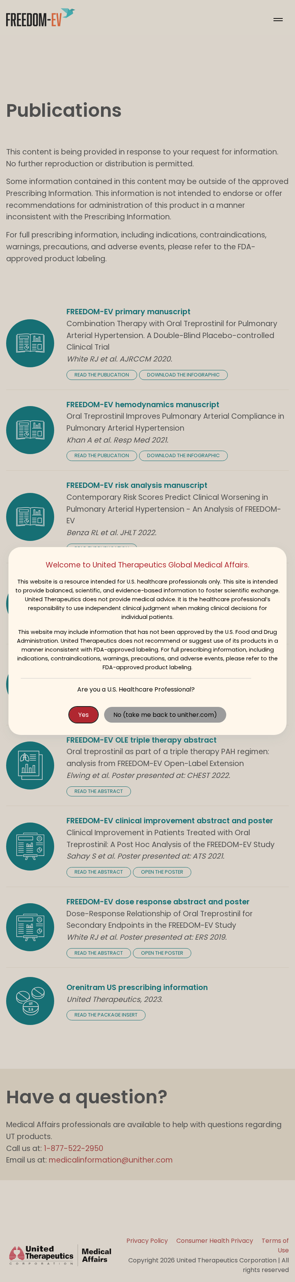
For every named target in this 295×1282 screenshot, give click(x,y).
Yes (83, 714)
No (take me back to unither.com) (165, 714)
